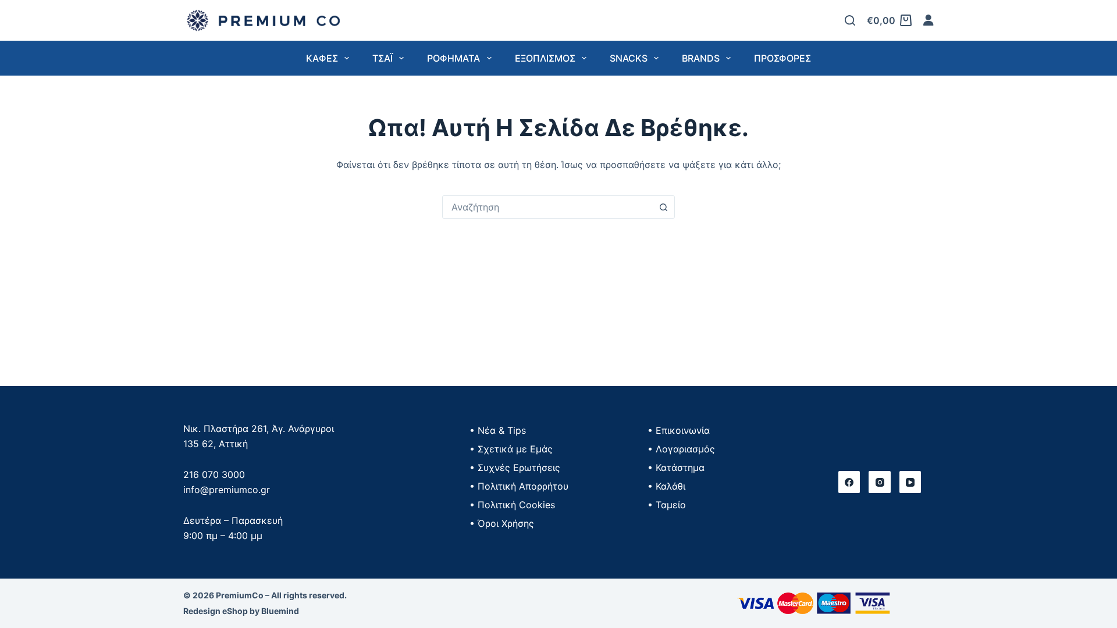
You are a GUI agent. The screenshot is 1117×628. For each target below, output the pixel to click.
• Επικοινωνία (679, 430)
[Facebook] (849, 482)
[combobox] (547, 207)
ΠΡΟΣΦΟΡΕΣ (782, 58)
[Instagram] (880, 482)
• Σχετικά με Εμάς (511, 449)
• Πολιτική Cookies (512, 505)
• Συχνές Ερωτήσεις (514, 467)
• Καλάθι (666, 486)
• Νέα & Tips (497, 430)
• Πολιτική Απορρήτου (518, 486)
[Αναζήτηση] (850, 20)
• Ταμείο (667, 505)
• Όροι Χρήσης (501, 523)
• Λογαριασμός (681, 449)
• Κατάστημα (676, 467)
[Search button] (663, 207)
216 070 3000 (214, 474)
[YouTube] (910, 482)
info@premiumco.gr (226, 489)
